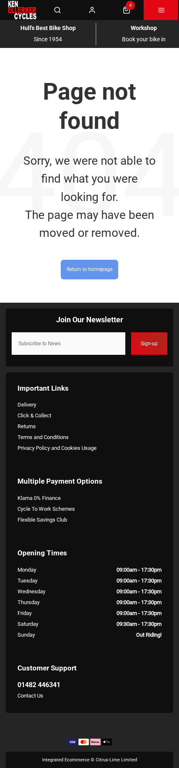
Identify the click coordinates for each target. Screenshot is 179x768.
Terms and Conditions (43, 437)
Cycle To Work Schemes (46, 509)
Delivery (26, 405)
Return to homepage (89, 269)
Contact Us (30, 696)
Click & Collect (34, 415)
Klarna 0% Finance (39, 498)
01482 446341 (38, 685)
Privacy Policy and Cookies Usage (57, 448)
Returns (26, 426)
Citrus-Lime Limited (116, 760)
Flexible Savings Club (42, 520)
